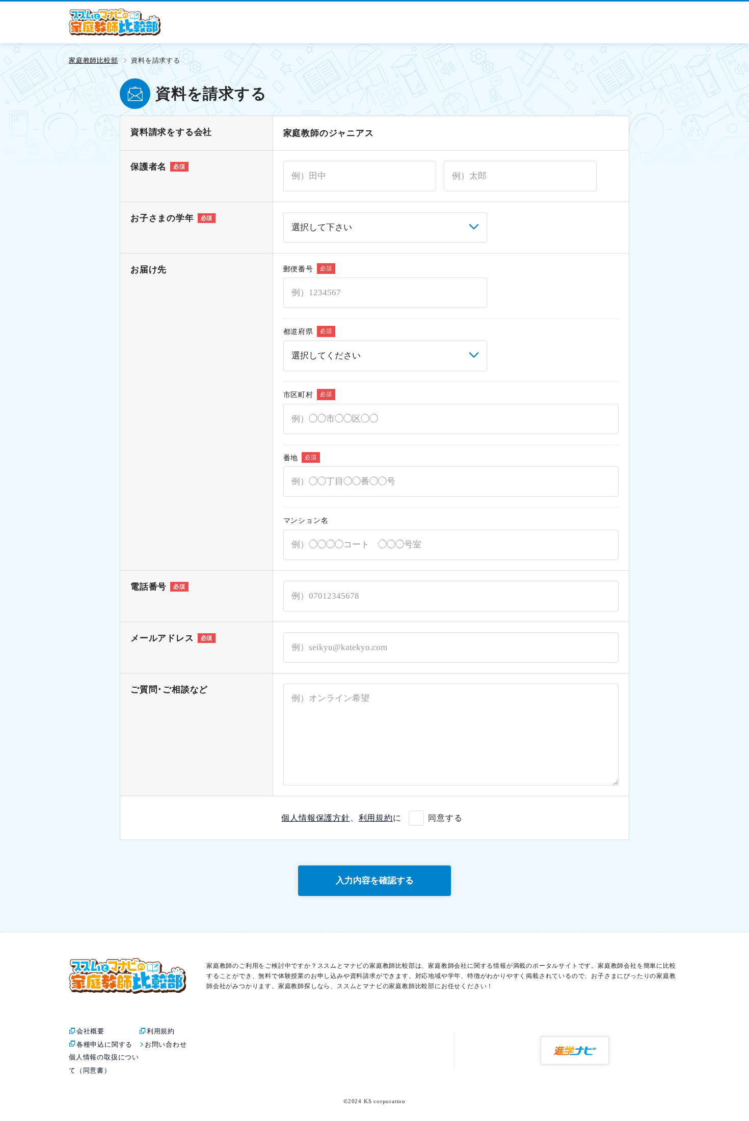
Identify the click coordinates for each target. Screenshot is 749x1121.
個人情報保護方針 (315, 818)
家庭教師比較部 (93, 60)
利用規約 (376, 818)
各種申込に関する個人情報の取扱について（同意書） (104, 1057)
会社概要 (90, 1031)
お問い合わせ (166, 1044)
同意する (445, 818)
